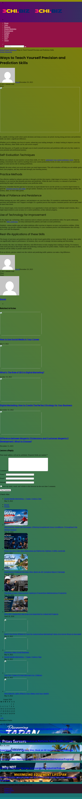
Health (6, 35)
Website (2, 482)
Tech (6, 38)
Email (2, 478)
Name (2, 474)
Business (7, 27)
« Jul (1, 718)
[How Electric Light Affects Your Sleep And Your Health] (16, 691)
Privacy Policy (9, 790)
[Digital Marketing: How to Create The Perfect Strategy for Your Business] (21, 401)
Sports (6, 37)
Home (6, 23)
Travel (6, 40)
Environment (8, 31)
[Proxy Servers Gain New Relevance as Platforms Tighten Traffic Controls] (16, 548)
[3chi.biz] (32, 16)
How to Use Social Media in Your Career (19, 339)
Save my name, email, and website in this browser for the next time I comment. (29, 486)
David (17, 82)
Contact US (8, 788)
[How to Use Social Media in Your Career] (21, 335)
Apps (6, 25)
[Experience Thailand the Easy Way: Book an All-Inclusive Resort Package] (16, 570)
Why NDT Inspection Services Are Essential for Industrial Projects (31, 614)
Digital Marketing (10, 29)
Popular (7, 506)
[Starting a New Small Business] (16, 650)
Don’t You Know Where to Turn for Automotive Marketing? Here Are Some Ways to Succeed (42, 634)
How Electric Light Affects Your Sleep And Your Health (26, 693)
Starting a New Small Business (16, 652)
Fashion (7, 33)
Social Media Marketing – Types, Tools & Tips (22, 499)
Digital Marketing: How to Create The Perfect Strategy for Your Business (36, 405)
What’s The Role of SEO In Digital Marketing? (22, 372)
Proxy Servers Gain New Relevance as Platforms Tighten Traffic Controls (34, 551)
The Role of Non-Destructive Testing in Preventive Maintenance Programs (35, 593)
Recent (6, 505)
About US (7, 792)
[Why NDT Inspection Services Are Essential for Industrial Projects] (16, 612)
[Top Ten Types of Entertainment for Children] (16, 673)
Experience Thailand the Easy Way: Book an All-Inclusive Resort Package (34, 572)
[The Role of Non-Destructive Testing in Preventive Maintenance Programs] (16, 591)
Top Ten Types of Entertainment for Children (23, 675)
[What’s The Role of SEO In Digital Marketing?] (21, 368)
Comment (4, 471)
